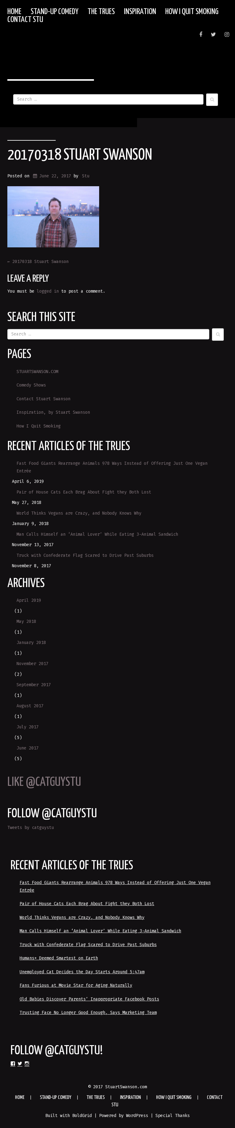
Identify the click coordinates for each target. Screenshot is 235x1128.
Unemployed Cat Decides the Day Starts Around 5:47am (82, 972)
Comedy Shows (31, 385)
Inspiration (140, 12)
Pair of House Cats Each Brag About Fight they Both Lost (84, 492)
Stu (85, 176)
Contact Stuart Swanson (43, 398)
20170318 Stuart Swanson (79, 155)
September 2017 (34, 684)
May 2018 (26, 621)
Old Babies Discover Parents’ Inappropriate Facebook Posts (89, 999)
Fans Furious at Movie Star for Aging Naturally (76, 985)
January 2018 (31, 642)
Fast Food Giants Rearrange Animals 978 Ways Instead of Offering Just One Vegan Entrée (112, 467)
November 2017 (32, 663)
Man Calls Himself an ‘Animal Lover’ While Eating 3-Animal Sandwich (97, 534)
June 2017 (28, 748)
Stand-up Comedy (54, 12)
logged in (48, 291)
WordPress (137, 1115)
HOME (14, 12)
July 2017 (28, 727)
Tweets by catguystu (30, 827)
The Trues (101, 12)
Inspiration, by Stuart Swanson (53, 412)
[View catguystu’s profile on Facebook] (12, 1063)
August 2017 (30, 705)
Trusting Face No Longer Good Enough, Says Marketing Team (88, 1012)
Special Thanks (172, 1115)
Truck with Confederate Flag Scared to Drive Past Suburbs (85, 555)
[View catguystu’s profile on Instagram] (26, 1063)
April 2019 (29, 600)
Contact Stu (25, 20)
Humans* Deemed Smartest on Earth (59, 958)
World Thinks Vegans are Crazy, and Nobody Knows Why (79, 513)
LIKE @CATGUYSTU (44, 782)
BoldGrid (82, 1115)
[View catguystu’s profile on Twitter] (19, 1063)
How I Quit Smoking (191, 12)
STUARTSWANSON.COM (37, 371)
